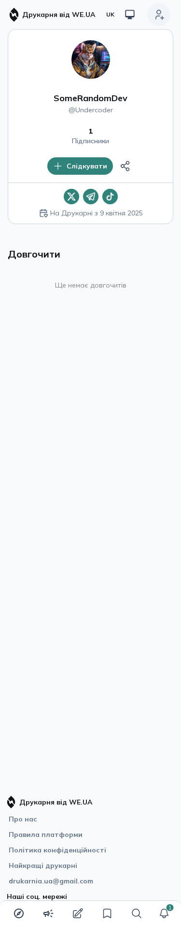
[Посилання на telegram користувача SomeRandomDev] (90, 196)
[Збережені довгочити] (107, 913)
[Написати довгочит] (77, 913)
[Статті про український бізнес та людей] (48, 913)
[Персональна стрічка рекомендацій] (18, 913)
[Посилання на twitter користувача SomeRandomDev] (71, 196)
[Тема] (129, 14)
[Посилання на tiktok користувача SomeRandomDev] (110, 196)
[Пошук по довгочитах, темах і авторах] (136, 913)
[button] (164, 913)
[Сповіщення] (164, 913)
